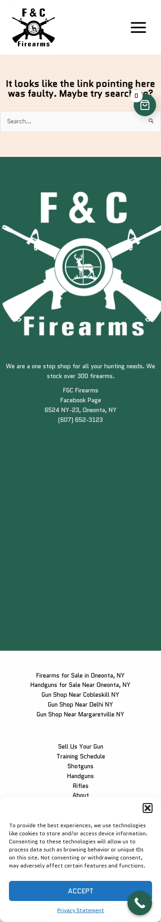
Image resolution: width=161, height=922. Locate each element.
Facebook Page (80, 400)
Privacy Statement (80, 910)
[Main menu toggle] (138, 27)
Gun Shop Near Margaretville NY (80, 714)
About (80, 795)
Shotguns (80, 766)
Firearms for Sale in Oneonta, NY (80, 675)
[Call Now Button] (139, 903)
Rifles (81, 785)
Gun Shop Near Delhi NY (80, 704)
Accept (80, 891)
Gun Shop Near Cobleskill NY (80, 694)
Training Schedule (80, 756)
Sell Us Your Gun (80, 746)
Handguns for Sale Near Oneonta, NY (80, 684)
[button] (147, 808)
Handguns (80, 775)
